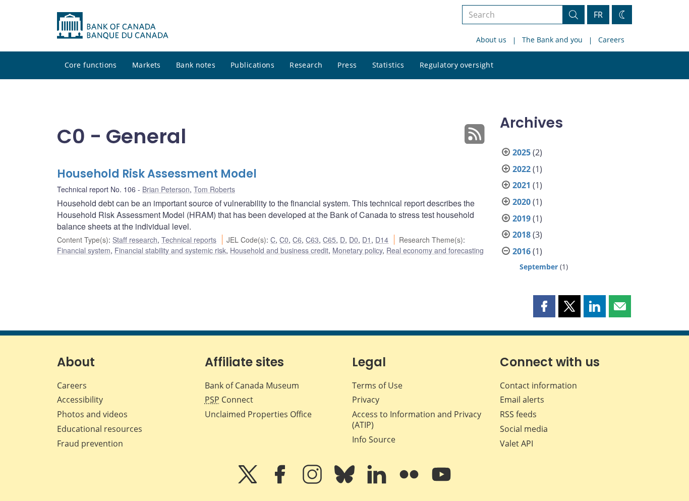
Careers (611, 39)
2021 (521, 185)
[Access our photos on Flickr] (410, 481)
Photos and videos (92, 414)
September (539, 266)
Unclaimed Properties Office (258, 414)
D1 (366, 240)
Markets (146, 65)
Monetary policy (357, 250)
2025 (521, 152)
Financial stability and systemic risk (170, 250)
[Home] (112, 25)
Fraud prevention (90, 443)
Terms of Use (377, 385)
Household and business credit (279, 250)
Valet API (516, 443)
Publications (252, 65)
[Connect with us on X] (249, 481)
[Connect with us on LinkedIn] (378, 481)
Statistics (388, 65)
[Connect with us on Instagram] (313, 481)
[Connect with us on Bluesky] (345, 481)
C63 (312, 240)
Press (347, 65)
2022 (521, 169)
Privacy (365, 399)
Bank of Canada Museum (252, 385)
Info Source (373, 439)
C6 (297, 240)
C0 (284, 240)
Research (306, 65)
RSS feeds (518, 414)
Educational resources (99, 428)
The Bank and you (552, 39)
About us (491, 39)
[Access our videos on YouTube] (441, 481)
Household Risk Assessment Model (157, 174)
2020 (521, 201)
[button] (544, 306)
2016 (521, 251)
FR (598, 14)
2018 (521, 234)
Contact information (538, 385)
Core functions (91, 65)
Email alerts (522, 399)
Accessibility (80, 399)
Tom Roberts (214, 189)
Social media (524, 428)
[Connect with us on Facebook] (281, 481)
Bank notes (195, 65)
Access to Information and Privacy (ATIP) (416, 419)
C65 (329, 240)
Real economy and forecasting (435, 250)
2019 (521, 218)
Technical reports (188, 240)
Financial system (83, 250)
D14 (381, 240)
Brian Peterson (166, 189)
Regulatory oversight (456, 65)
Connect (229, 399)
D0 (353, 240)
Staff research (134, 240)
